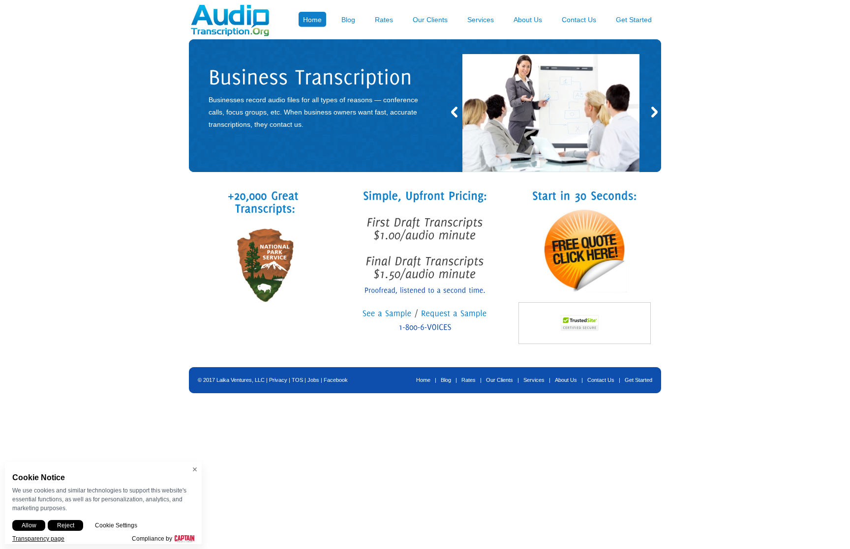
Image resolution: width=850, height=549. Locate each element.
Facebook (336, 380)
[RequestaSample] (454, 313)
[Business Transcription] (550, 169)
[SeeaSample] (387, 313)
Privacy (278, 380)
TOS (297, 380)
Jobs (313, 380)
